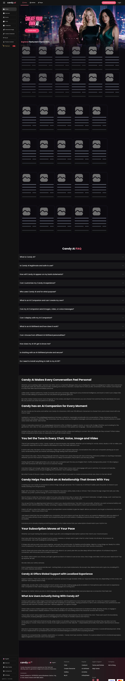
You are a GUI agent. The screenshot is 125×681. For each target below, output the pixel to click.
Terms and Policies (98, 665)
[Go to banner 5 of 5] (77, 38)
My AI (65, 675)
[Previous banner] (21, 29)
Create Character (69, 668)
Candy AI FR (76, 585)
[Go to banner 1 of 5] (67, 38)
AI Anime (84, 672)
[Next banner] (123, 29)
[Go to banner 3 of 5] (72, 38)
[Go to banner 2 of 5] (69, 38)
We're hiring (112, 665)
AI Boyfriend (49, 425)
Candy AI (84, 665)
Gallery (66, 672)
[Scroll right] (51, 42)
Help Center (96, 668)
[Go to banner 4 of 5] (74, 38)
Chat (65, 665)
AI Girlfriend (43, 417)
